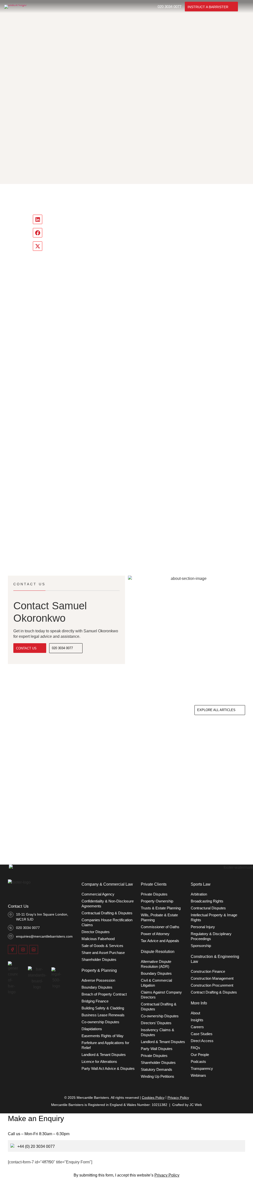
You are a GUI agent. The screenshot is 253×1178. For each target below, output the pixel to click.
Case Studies (201, 1034)
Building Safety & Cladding (103, 1008)
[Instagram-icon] (23, 949)
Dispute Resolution (157, 951)
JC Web (196, 1105)
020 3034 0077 (169, 6)
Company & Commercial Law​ (107, 884)
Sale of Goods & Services (102, 946)
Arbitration (199, 894)
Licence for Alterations (99, 1061)
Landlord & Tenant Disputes (104, 1054)
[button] (37, 219)
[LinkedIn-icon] (33, 949)
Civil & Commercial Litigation (156, 982)
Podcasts (198, 1061)
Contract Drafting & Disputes (214, 992)
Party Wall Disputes (156, 1049)
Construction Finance (208, 971)
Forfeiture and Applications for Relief (105, 1045)
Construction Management (212, 978)
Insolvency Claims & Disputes (157, 1032)
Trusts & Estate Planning (161, 908)
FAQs (195, 1048)
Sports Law (201, 884)
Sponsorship (201, 946)
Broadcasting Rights (207, 901)
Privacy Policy (178, 1098)
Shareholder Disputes (99, 959)
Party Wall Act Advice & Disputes (108, 1068)
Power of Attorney (155, 934)
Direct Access (202, 1041)
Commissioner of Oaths (160, 927)
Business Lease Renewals (103, 1015)
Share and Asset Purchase (103, 952)
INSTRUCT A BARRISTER (208, 7)
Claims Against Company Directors (161, 994)
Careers (197, 1027)
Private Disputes (154, 894)
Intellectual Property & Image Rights (214, 917)
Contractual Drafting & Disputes (107, 913)
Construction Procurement (212, 985)
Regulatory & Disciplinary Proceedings (211, 936)
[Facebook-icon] (12, 949)
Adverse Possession (98, 980)
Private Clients (154, 884)
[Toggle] (245, 6)
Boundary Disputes (97, 987)
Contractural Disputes (208, 908)
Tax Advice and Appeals (160, 941)
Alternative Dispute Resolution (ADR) (156, 964)
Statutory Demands (156, 1069)
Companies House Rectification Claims (107, 922)
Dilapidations (92, 1029)
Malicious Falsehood (98, 939)
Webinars (198, 1075)
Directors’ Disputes (156, 1023)
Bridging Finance (95, 1001)
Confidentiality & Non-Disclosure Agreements (108, 903)
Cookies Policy (153, 1098)
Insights (197, 1020)
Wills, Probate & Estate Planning (159, 917)
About (195, 1013)
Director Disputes (96, 932)
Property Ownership (157, 901)
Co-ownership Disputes (100, 1022)
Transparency (202, 1068)
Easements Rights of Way (103, 1036)
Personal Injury (203, 927)
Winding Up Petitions (157, 1076)
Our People (200, 1054)
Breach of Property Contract (104, 994)
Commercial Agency (98, 894)
